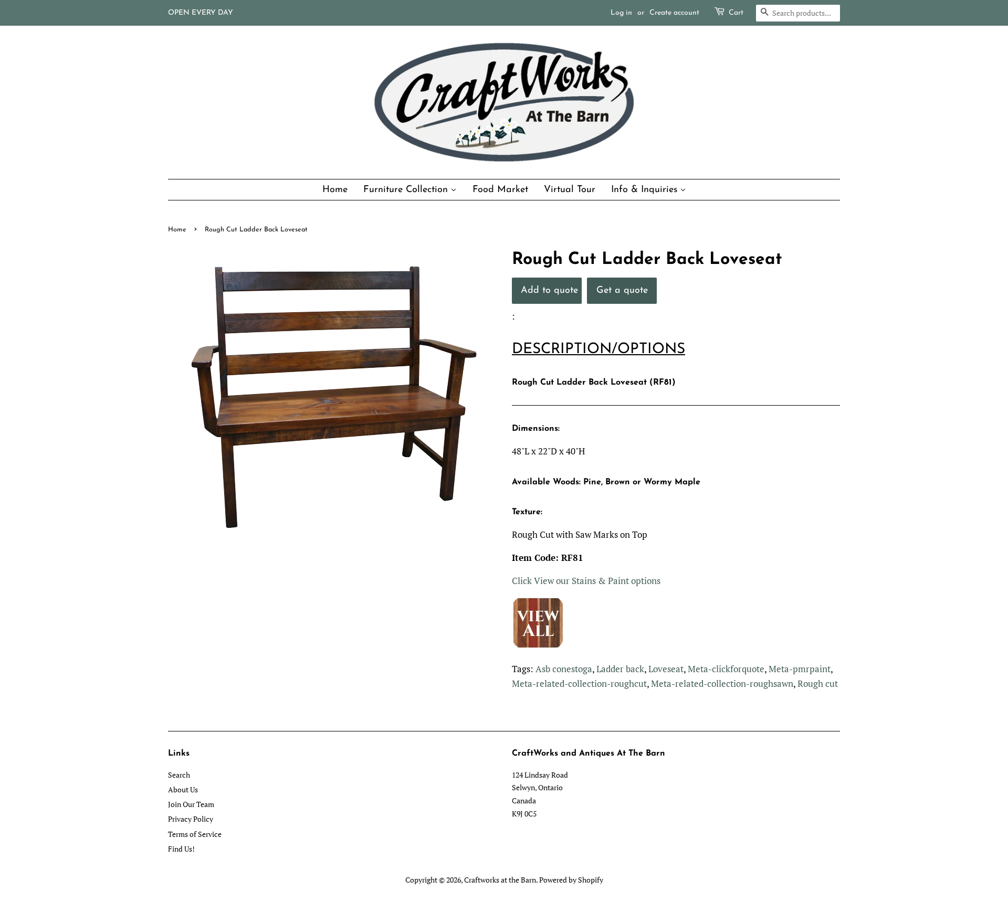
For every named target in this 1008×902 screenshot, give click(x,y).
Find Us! (181, 849)
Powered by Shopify (571, 880)
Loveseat (666, 669)
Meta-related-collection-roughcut (579, 683)
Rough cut (817, 683)
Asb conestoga (564, 669)
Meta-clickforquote (726, 669)
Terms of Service (195, 834)
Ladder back (620, 669)
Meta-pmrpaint (800, 669)
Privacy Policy (190, 819)
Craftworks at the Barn (500, 880)
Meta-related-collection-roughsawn (722, 683)
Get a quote (622, 290)
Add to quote (549, 290)
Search (179, 775)
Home (177, 229)
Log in (621, 13)
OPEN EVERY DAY (200, 13)
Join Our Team (191, 804)
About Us (183, 789)
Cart (736, 13)
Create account (674, 13)
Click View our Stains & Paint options (586, 581)
